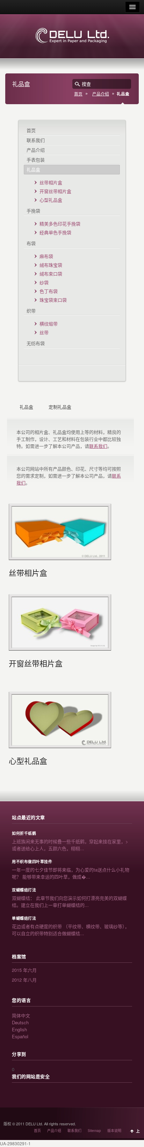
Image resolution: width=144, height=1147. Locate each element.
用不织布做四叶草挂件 (32, 861)
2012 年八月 (24, 979)
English (19, 1029)
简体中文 (21, 1015)
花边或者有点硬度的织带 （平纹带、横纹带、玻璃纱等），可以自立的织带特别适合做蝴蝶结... (70, 930)
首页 (78, 93)
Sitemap (94, 1130)
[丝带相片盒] (60, 532)
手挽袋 (33, 210)
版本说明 (114, 1130)
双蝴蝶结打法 (24, 890)
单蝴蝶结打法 (24, 918)
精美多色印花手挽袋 (59, 223)
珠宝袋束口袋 (53, 299)
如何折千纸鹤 (24, 833)
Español (20, 1036)
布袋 (31, 243)
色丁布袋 (48, 291)
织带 (31, 310)
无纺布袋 (36, 343)
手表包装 (36, 159)
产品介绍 (100, 93)
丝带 (44, 332)
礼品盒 (33, 169)
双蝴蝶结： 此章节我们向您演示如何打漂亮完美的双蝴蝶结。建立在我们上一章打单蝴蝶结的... (69, 901)
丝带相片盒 (50, 182)
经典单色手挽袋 (55, 232)
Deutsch (20, 1022)
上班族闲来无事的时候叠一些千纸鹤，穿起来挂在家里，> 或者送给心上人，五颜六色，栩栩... (70, 845)
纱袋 (44, 282)
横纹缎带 (48, 323)
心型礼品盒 (50, 199)
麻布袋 (46, 256)
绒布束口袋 (50, 273)
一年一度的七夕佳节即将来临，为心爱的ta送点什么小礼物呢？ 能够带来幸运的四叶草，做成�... (70, 873)
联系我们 (36, 140)
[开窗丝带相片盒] (60, 622)
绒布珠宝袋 (50, 264)
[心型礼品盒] (60, 720)
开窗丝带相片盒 (55, 191)
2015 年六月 (24, 970)
